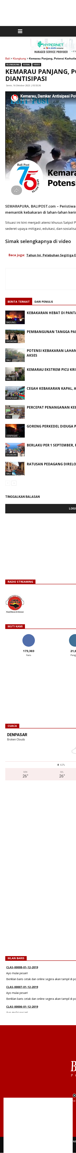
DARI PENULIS (43, 301)
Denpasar (11, 397)
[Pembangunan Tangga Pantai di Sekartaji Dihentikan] (15, 336)
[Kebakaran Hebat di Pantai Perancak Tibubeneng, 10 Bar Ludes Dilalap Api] (15, 317)
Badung (11, 322)
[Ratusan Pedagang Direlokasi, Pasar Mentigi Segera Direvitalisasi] (15, 468)
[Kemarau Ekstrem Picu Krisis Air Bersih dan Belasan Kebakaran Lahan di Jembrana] (15, 374)
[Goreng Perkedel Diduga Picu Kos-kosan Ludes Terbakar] (15, 431)
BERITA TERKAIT (19, 301)
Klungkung (19, 58)
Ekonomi (11, 341)
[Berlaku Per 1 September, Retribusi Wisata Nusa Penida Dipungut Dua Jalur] (15, 449)
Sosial (26, 64)
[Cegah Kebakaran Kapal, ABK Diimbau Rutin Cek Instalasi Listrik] (15, 393)
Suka (29, 635)
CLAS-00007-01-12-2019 (22, 981)
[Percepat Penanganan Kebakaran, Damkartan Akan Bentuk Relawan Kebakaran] (15, 412)
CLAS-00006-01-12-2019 (22, 1001)
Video (37, 64)
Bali (7, 58)
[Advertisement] (38, 1125)
